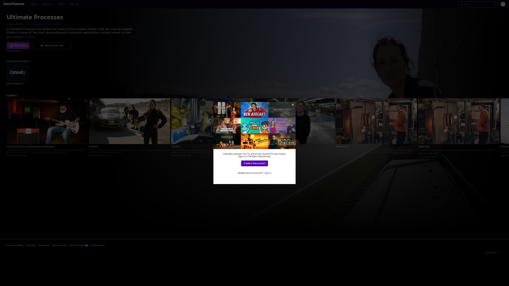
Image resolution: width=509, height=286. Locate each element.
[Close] (293, 105)
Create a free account (254, 163)
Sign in (268, 173)
